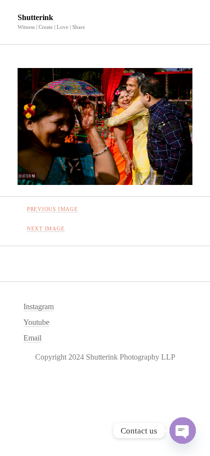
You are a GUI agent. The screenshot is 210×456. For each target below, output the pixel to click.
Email (32, 338)
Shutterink (35, 17)
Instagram (38, 306)
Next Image (46, 228)
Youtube (36, 322)
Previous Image (52, 209)
